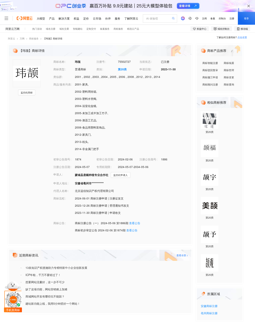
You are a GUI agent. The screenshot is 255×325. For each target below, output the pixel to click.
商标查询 (229, 84)
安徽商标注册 (209, 306)
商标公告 (59, 223)
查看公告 (134, 223)
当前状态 (145, 62)
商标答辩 (229, 70)
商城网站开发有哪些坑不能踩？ (45, 296)
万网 (22, 38)
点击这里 (242, 37)
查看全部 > (182, 255)
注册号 (100, 62)
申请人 (57, 174)
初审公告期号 (61, 159)
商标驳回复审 (210, 70)
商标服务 (34, 38)
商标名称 (59, 62)
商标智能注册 (210, 63)
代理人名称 (60, 191)
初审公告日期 (104, 159)
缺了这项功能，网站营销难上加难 (46, 289)
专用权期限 (103, 167)
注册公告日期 (61, 167)
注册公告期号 (147, 159)
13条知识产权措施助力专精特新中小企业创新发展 (56, 268)
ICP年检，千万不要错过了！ (43, 275)
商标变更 (229, 77)
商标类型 (59, 69)
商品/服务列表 (62, 84)
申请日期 (145, 69)
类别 (99, 69)
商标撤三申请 (210, 77)
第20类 (122, 69)
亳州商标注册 (209, 313)
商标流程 (59, 198)
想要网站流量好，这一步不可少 (45, 282)
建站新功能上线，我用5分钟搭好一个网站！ (53, 303)
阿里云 (11, 38)
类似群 (57, 77)
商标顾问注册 (210, 84)
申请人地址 (60, 183)
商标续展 (229, 63)
